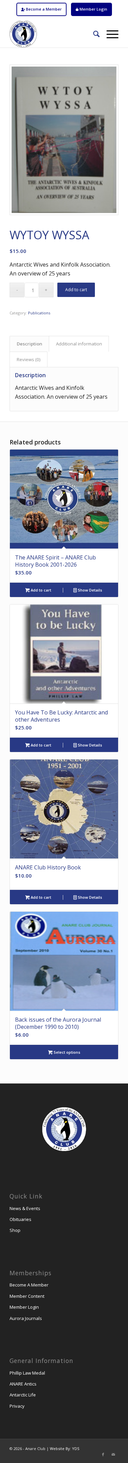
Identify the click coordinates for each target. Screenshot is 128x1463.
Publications (39, 312)
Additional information (79, 344)
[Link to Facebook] (103, 1454)
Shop (15, 1230)
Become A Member (29, 1285)
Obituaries (20, 1219)
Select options (66, 1052)
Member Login (93, 9)
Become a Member (43, 9)
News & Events (25, 1208)
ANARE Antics (23, 1384)
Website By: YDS (64, 1448)
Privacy (17, 1406)
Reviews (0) (29, 359)
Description (29, 344)
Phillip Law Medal (27, 1373)
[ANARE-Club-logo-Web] (53, 33)
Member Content (27, 1296)
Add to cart (76, 290)
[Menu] (109, 33)
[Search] (93, 33)
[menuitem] (41, 9)
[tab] (29, 344)
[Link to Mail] (113, 1454)
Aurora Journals (26, 1318)
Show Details (89, 590)
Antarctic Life (23, 1395)
